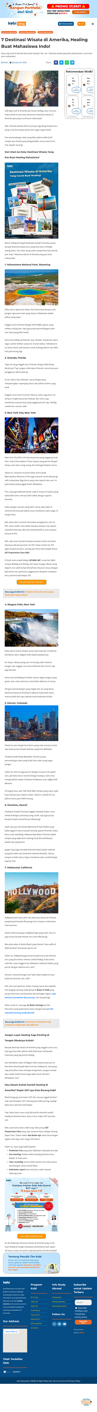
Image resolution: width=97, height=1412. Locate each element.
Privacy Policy (74, 1381)
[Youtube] (64, 1324)
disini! (81, 1333)
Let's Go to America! (9, 32)
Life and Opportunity (27, 32)
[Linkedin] (59, 1324)
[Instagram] (54, 1324)
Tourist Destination (45, 32)
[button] (93, 24)
